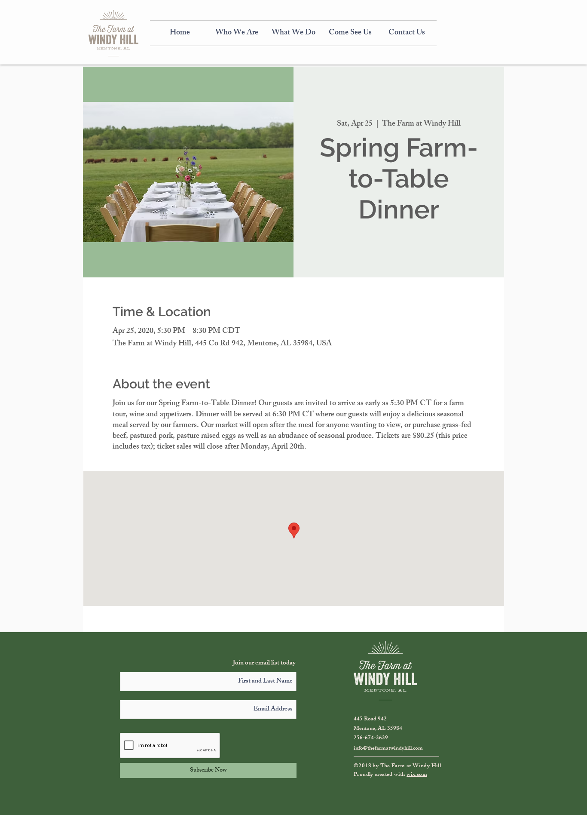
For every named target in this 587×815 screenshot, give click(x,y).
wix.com (417, 775)
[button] (236, 33)
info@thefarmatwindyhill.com (388, 749)
